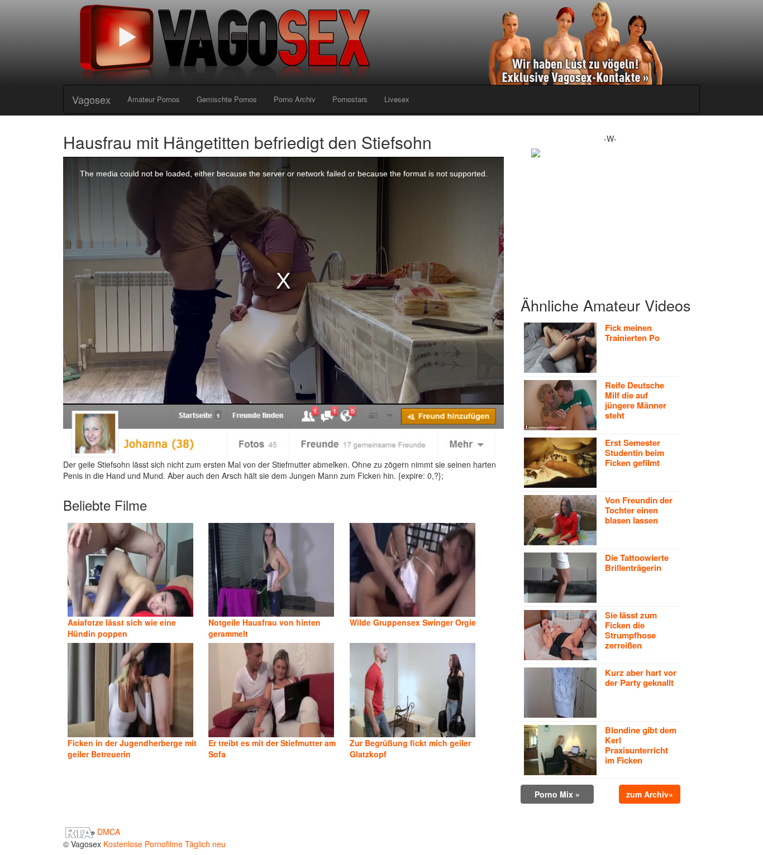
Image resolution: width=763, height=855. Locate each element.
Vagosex (91, 99)
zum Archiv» (649, 794)
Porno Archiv (295, 99)
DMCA (108, 831)
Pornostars (350, 99)
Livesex (396, 99)
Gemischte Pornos (227, 99)
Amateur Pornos (153, 99)
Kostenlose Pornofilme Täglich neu (164, 843)
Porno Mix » (557, 794)
